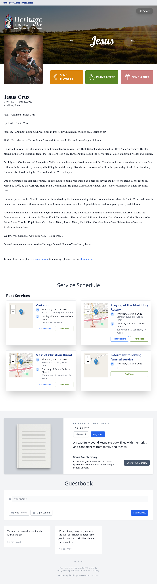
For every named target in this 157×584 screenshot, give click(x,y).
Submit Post (139, 512)
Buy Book (98, 434)
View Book (81, 434)
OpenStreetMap (82, 575)
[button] (21, 312)
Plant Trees (64, 328)
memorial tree (40, 259)
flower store (86, 259)
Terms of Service (87, 570)
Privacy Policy (70, 570)
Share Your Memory (137, 462)
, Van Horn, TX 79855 (52, 322)
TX (118, 367)
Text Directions (44, 328)
